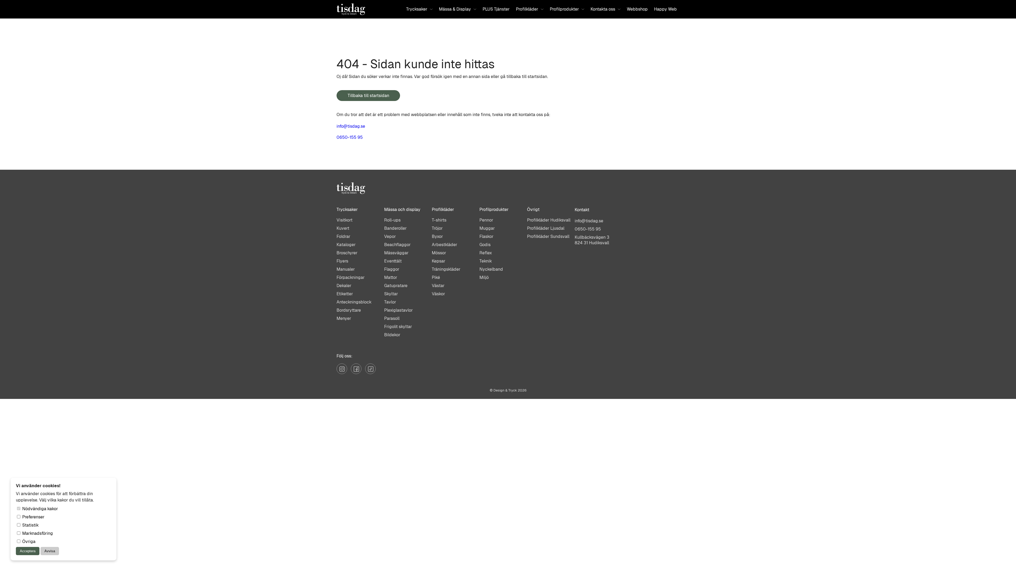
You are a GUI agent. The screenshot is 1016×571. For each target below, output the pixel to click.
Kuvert (343, 228)
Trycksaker (416, 9)
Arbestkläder (444, 244)
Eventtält (393, 261)
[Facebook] (358, 373)
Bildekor (392, 335)
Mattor (390, 277)
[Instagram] (344, 373)
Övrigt (533, 209)
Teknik (485, 261)
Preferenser (32, 517)
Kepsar (438, 261)
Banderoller (395, 228)
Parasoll (392, 318)
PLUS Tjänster (496, 9)
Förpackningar (351, 277)
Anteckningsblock (354, 302)
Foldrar (343, 236)
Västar (438, 285)
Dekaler (344, 285)
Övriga (28, 541)
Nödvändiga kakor (39, 509)
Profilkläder (527, 9)
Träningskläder (446, 269)
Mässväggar (396, 253)
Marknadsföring (37, 533)
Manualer (346, 269)
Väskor (438, 294)
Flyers (342, 261)
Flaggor (391, 269)
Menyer (344, 318)
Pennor (486, 220)
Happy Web (665, 9)
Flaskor (486, 236)
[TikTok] (371, 373)
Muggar (487, 228)
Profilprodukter (564, 9)
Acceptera (27, 551)
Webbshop (637, 9)
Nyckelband (491, 269)
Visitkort (344, 220)
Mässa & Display (455, 9)
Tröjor (437, 228)
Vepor (390, 236)
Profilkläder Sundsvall (548, 236)
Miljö (484, 277)
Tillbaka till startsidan (368, 95)
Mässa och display (402, 209)
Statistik (30, 525)
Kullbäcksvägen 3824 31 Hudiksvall (592, 240)
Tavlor (390, 302)
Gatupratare (395, 285)
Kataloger (346, 244)
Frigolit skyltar (398, 326)
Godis (485, 244)
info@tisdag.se (351, 126)
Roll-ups (392, 220)
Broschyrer (347, 253)
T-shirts (439, 220)
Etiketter (345, 294)
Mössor (439, 253)
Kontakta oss (603, 9)
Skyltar (391, 294)
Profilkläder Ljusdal (545, 228)
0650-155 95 (350, 137)
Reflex (485, 253)
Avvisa (49, 551)
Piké (436, 277)
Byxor (437, 236)
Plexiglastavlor (398, 310)
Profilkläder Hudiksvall (548, 220)
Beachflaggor (397, 244)
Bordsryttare (349, 310)
